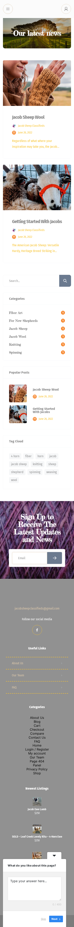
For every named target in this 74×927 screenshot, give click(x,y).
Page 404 (37, 761)
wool (14, 480)
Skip (43, 918)
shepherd (17, 472)
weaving (51, 472)
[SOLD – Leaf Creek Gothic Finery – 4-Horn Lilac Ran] (37, 856)
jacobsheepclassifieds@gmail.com (37, 608)
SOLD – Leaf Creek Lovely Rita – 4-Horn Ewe (37, 836)
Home (37, 745)
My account (37, 753)
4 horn (15, 456)
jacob (52, 456)
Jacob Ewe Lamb (37, 809)
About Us (17, 663)
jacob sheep (19, 464)
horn (40, 456)
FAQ (14, 687)
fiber (28, 456)
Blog (37, 722)
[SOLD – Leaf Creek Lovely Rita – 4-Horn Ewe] (37, 828)
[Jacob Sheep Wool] (18, 393)
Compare (37, 733)
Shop (37, 773)
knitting (37, 464)
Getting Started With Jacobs (44, 410)
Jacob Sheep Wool (46, 389)
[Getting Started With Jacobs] (18, 414)
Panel (37, 765)
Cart (37, 726)
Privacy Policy (37, 769)
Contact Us (37, 737)
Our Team (18, 675)
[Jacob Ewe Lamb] (37, 801)
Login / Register (37, 749)
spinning (34, 472)
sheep (52, 464)
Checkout (37, 729)
